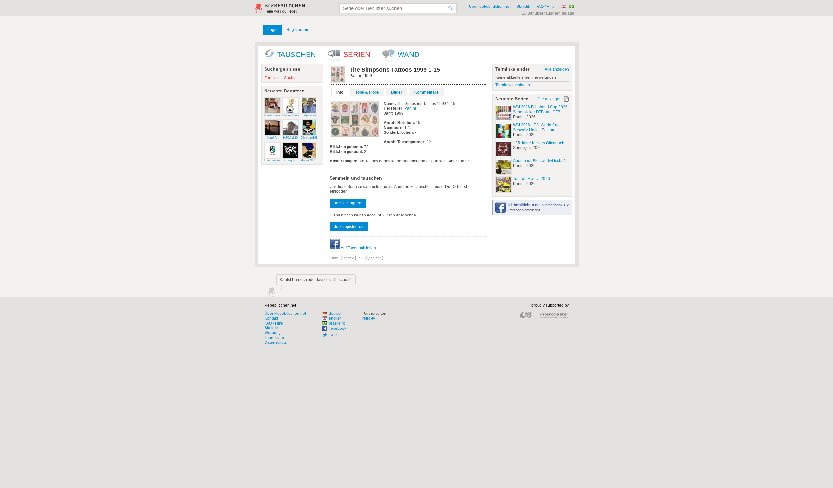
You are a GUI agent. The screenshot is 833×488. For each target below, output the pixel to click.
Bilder (396, 92)
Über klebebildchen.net (489, 6)
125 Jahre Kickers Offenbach (538, 143)
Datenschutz (276, 342)
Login (272, 29)
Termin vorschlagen (512, 85)
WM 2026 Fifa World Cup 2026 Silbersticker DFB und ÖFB (540, 109)
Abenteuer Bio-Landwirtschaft (539, 161)
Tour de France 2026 (531, 178)
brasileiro (337, 323)
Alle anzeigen (557, 69)
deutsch (336, 313)
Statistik (523, 6)
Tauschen (296, 54)
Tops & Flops (367, 92)
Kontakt (271, 318)
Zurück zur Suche (280, 78)
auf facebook (535, 205)
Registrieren (297, 29)
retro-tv (368, 318)
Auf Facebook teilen (358, 248)
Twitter (334, 334)
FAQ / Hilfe (545, 6)
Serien (356, 54)
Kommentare (426, 92)
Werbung (273, 332)
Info (339, 92)
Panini (410, 108)
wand (408, 54)
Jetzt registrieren (348, 226)
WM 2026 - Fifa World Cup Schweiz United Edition (536, 127)
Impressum (274, 337)
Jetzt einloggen (347, 203)
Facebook (337, 328)
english (335, 318)
